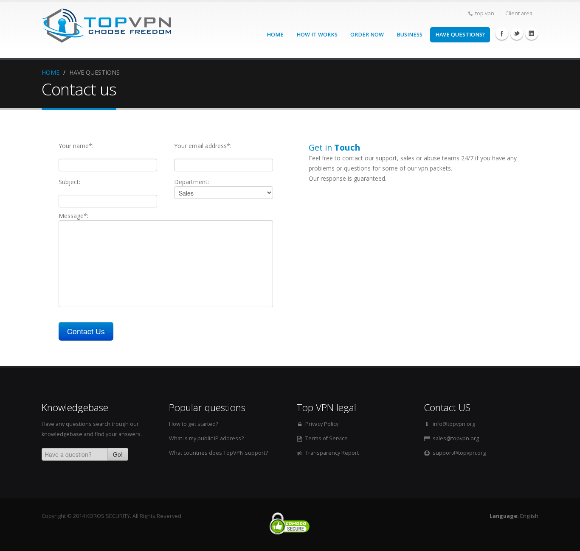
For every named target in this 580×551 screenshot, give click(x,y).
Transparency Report (332, 452)
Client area (518, 13)
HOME (50, 72)
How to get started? (193, 424)
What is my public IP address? (206, 438)
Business (409, 34)
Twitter (516, 33)
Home (275, 34)
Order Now (367, 34)
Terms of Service (326, 438)
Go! (118, 454)
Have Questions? (460, 34)
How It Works (317, 34)
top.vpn (484, 13)
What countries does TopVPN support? (218, 452)
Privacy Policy (321, 424)
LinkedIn (531, 33)
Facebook (502, 33)
